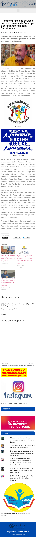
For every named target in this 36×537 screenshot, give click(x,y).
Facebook (6, 409)
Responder (3, 314)
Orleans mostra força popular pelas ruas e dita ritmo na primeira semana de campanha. (22, 453)
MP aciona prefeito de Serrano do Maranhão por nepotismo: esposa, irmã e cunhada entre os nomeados (8, 282)
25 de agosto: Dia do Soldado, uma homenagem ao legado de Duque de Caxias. (22, 440)
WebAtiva (22, 534)
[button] (18, 10)
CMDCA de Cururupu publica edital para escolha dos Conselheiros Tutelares (21, 478)
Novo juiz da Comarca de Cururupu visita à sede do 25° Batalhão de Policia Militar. (21, 470)
